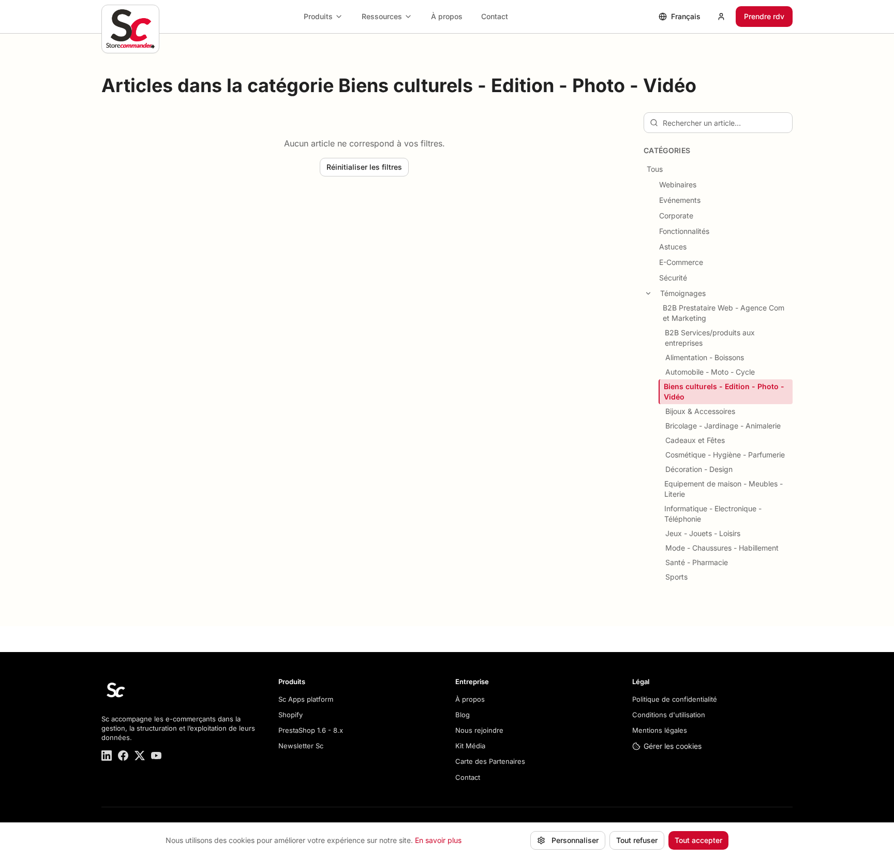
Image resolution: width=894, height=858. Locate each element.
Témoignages (683, 293)
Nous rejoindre (479, 730)
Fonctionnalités (684, 231)
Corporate (676, 215)
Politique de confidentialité (674, 699)
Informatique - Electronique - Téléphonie (713, 513)
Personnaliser (575, 840)
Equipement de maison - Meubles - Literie (723, 488)
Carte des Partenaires (490, 761)
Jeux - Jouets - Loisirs (702, 533)
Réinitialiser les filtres (364, 166)
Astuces (673, 246)
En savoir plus (438, 840)
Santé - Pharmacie (696, 562)
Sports (676, 576)
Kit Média (470, 746)
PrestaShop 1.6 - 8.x (310, 730)
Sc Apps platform (305, 699)
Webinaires (677, 184)
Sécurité (673, 277)
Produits (318, 16)
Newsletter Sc (300, 746)
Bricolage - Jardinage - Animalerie (723, 425)
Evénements (680, 200)
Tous (655, 169)
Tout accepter (698, 840)
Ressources (382, 16)
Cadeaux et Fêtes (695, 440)
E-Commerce (681, 262)
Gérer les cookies (673, 746)
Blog (462, 715)
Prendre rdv (764, 16)
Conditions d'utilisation (668, 715)
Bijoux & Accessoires (700, 411)
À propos (447, 16)
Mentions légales (659, 730)
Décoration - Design (699, 469)
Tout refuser (637, 840)
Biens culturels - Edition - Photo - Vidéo (724, 391)
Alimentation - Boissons (704, 357)
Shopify (290, 715)
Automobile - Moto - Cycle (710, 371)
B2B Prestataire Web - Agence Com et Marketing (723, 312)
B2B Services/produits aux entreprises (710, 337)
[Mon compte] (721, 16)
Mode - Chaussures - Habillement (722, 547)
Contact (494, 16)
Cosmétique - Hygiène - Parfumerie (725, 454)
